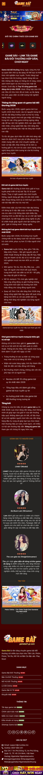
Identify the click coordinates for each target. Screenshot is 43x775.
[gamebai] (23, 4)
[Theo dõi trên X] (9, 732)
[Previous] (1, 603)
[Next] (41, 603)
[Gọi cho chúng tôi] (17, 732)
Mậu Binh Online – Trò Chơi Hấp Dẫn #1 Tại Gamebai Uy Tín (21, 610)
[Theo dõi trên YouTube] (25, 732)
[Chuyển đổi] (4, 379)
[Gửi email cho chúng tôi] (13, 732)
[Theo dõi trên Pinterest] (21, 732)
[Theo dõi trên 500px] (29, 732)
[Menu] (3, 4)
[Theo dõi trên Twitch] (33, 732)
